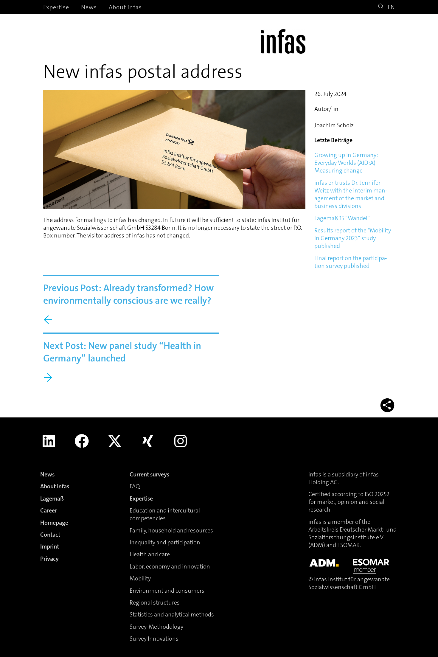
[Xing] (147, 441)
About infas (125, 7)
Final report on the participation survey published (350, 262)
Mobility (140, 578)
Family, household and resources (171, 530)
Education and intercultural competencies (165, 514)
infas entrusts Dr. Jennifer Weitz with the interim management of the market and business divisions (350, 194)
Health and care (150, 554)
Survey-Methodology (156, 626)
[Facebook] (82, 441)
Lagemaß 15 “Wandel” (342, 218)
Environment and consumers (167, 590)
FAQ (135, 486)
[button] (381, 6)
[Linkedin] (49, 441)
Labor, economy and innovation (170, 566)
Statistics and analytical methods (172, 614)
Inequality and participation (165, 542)
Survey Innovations (154, 638)
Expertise (56, 7)
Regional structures (155, 602)
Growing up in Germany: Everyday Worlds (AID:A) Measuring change (346, 162)
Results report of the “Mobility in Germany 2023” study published (352, 238)
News (89, 7)
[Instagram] (180, 441)
